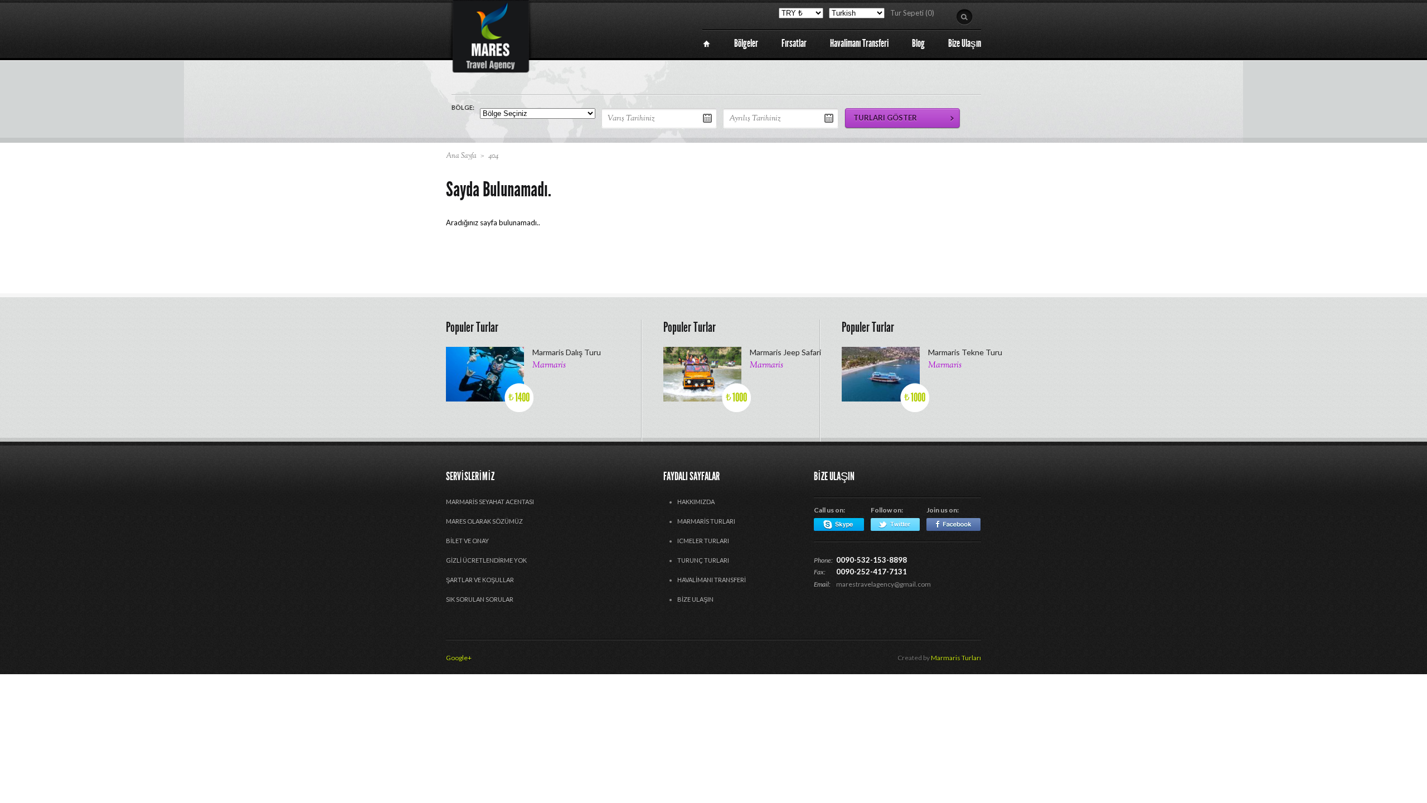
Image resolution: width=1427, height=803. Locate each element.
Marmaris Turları (706, 521)
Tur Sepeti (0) (912, 12)
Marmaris (549, 365)
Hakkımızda (696, 501)
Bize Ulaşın (695, 599)
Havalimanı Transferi (711, 579)
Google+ (459, 658)
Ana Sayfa (461, 156)
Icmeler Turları (703, 540)
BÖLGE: (463, 107)
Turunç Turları (703, 560)
